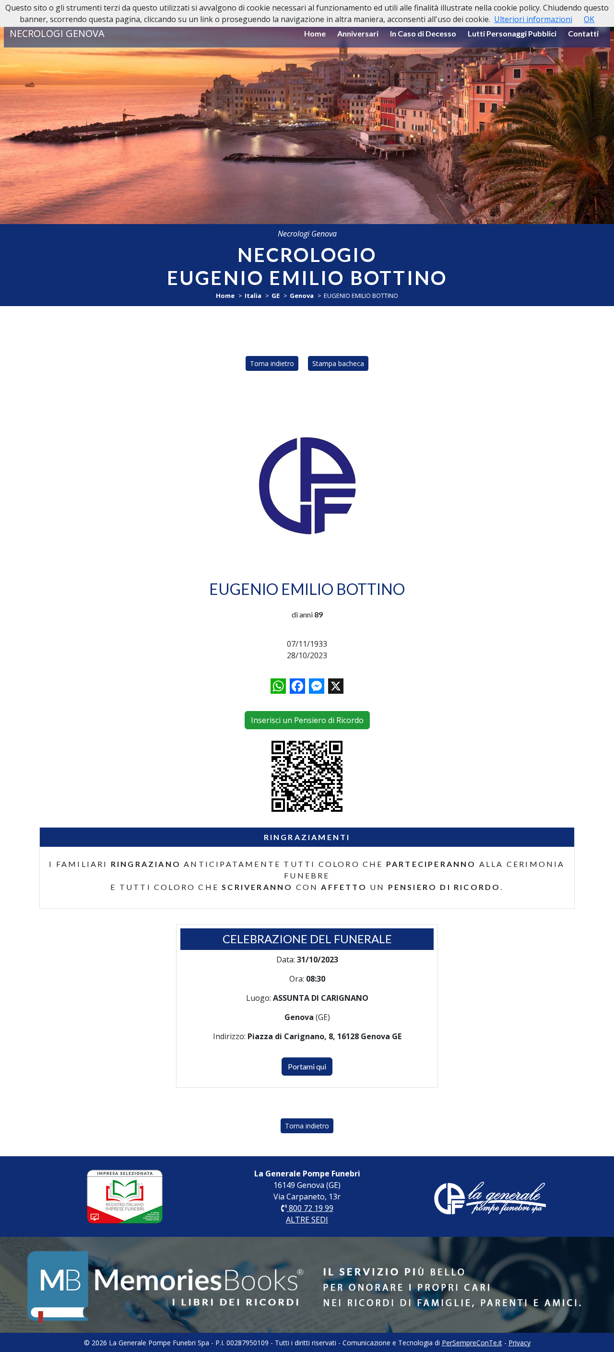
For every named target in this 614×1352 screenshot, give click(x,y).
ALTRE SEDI (307, 1219)
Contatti (583, 33)
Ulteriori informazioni (533, 19)
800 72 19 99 (310, 1208)
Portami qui (307, 1066)
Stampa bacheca (338, 363)
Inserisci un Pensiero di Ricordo (307, 720)
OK (589, 19)
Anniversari (357, 33)
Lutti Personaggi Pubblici (512, 33)
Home (315, 33)
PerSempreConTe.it (472, 1342)
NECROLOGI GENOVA (57, 33)
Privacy (519, 1342)
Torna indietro (272, 363)
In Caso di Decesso (423, 33)
